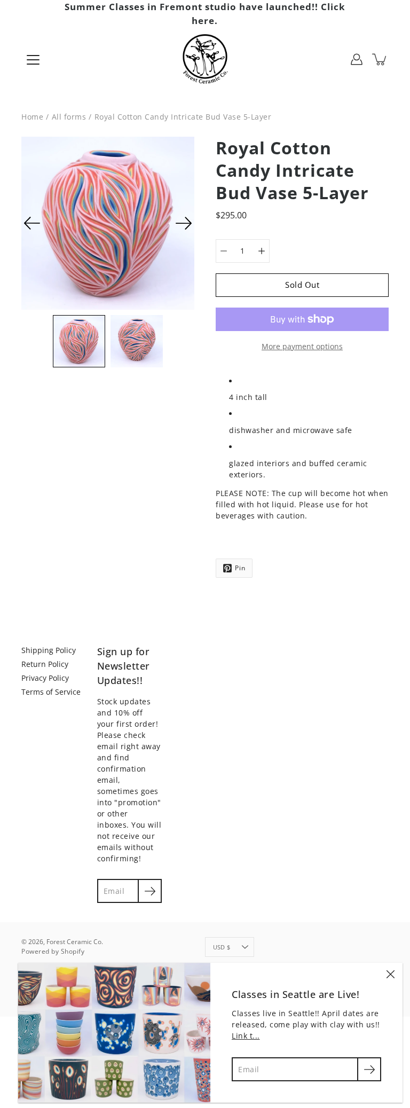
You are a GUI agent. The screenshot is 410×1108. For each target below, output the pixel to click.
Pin (240, 567)
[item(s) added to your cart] (380, 59)
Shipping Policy (48, 650)
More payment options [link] (302, 346)
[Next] (183, 223)
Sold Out (302, 284)
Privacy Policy (45, 678)
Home (32, 117)
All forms (69, 117)
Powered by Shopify (52, 951)
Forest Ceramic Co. (74, 941)
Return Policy (44, 664)
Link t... (246, 1036)
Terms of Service (51, 692)
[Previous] (32, 223)
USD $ (221, 947)
